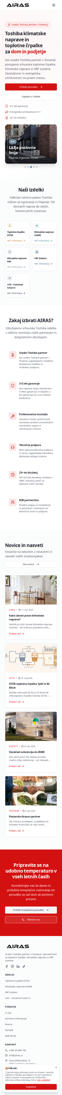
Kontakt (9, 1030)
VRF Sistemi (11, 992)
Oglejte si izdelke (31, 96)
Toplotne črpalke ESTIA (17, 980)
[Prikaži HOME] (25, 167)
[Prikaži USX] (37, 167)
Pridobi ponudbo (29, 87)
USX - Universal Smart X (17, 998)
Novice (8, 1024)
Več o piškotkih (43, 1080)
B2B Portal (10, 1036)
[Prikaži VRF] (34, 167)
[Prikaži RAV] (31, 167)
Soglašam (31, 1086)
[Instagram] (12, 966)
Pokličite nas (33, 919)
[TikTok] (23, 966)
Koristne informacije (16, 1018)
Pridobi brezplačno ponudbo (28, 910)
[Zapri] (56, 1067)
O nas (8, 1012)
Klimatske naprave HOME (18, 986)
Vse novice (28, 564)
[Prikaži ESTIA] (28, 167)
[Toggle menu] (54, 5)
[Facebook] (6, 966)
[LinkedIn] (18, 966)
